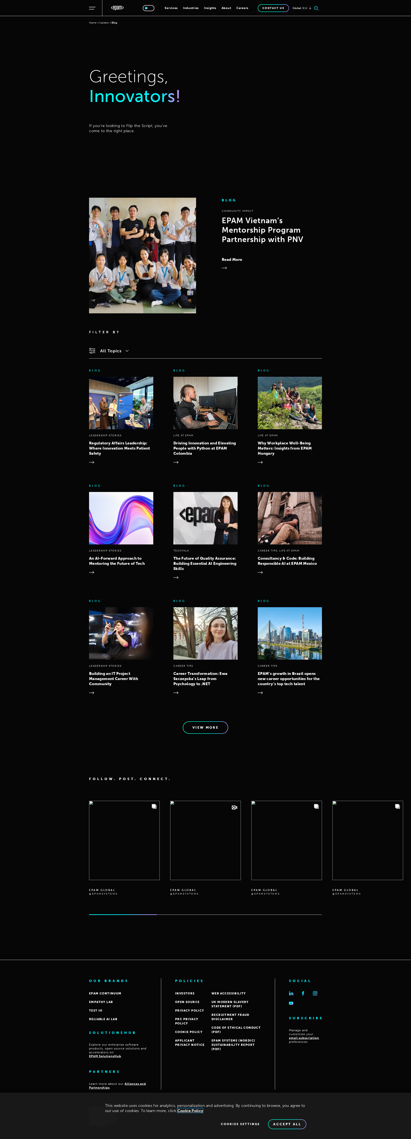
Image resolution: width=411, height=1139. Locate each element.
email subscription (304, 1038)
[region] (205, 1116)
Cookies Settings (240, 1124)
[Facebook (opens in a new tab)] (303, 993)
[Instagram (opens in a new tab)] (315, 993)
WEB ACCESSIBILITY (228, 993)
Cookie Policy (190, 1110)
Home (93, 22)
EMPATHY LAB (101, 1002)
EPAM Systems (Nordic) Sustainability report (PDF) (233, 1045)
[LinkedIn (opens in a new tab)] (291, 993)
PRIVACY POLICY (189, 1010)
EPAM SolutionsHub (105, 1056)
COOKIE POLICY (189, 1032)
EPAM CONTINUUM (105, 993)
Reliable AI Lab (103, 1019)
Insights (210, 8)
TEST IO (96, 1010)
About (226, 8)
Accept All (287, 1124)
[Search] (316, 8)
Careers (242, 8)
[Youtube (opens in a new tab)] (291, 1003)
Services (171, 8)
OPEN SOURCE (187, 1002)
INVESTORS (185, 993)
